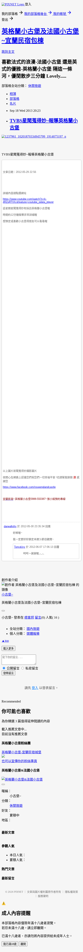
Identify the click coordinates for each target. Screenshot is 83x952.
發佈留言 (8, 673)
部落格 (14, 98)
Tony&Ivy (19, 546)
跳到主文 (8, 51)
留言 (38, 617)
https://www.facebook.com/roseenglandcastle (29, 487)
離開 (23, 944)
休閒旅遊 (34, 86)
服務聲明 (43, 896)
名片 (13, 103)
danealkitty (10, 526)
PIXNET (18, 891)
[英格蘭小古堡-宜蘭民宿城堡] (3, 756)
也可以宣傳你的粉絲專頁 (19, 761)
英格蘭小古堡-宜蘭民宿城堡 (21, 752)
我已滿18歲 (10, 944)
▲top (5, 640)
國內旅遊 (33, 628)
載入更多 (8, 648)
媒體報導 (33, 633)
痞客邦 (29, 617)
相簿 (13, 94)
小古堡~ (7, 594)
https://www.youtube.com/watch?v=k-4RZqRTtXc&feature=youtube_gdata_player (28, 200)
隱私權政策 (71, 891)
